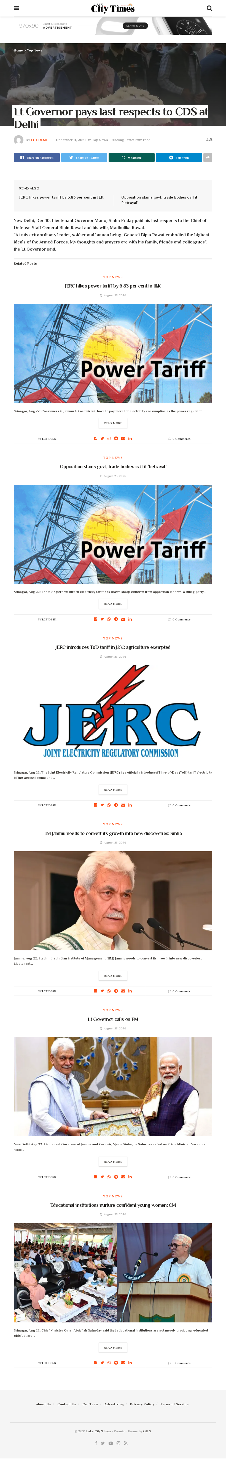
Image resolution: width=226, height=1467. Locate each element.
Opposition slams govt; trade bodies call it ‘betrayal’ (113, 466)
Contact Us (66, 1404)
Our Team (90, 1404)
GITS (147, 1431)
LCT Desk (39, 140)
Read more (113, 423)
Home (18, 50)
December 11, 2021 (71, 140)
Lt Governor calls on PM (113, 1019)
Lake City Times (98, 1431)
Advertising (114, 1404)
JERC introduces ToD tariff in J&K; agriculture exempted (112, 647)
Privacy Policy (142, 1404)
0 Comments (181, 438)
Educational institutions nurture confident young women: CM (113, 1205)
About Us (43, 1404)
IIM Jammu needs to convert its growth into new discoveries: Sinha (113, 833)
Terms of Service (175, 1404)
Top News (34, 50)
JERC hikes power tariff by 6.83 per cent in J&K (61, 197)
